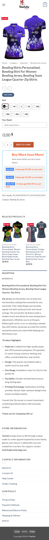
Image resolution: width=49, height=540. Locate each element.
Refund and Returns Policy (14, 510)
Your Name (7, 120)
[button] (3, 4)
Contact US (7, 473)
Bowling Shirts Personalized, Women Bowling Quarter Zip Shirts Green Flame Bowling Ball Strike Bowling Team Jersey (11, 253)
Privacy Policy (8, 499)
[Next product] (4, 88)
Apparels (24, 63)
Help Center (7, 478)
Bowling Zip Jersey (38, 63)
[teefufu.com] (24, 5)
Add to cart (23, 144)
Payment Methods (10, 505)
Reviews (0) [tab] (7, 279)
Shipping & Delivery (11, 515)
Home (4, 63)
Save (5, 18)
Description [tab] (8, 273)
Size (4, 100)
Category (14, 63)
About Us (6, 467)
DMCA (5, 520)
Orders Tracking (9, 483)
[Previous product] (10, 88)
